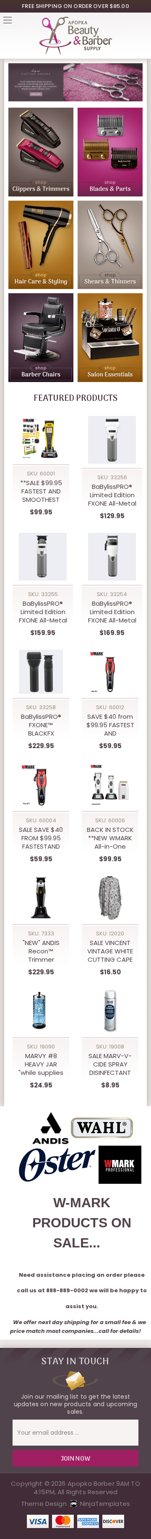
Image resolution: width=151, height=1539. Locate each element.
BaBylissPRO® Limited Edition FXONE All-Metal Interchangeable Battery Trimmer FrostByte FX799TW (43, 612)
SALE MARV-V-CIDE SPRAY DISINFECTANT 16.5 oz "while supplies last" (110, 1064)
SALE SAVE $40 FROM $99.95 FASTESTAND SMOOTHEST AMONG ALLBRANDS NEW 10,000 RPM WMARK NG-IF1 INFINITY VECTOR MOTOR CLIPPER (41, 838)
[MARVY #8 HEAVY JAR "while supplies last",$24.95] (41, 1011)
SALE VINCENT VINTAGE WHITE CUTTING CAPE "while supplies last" (110, 951)
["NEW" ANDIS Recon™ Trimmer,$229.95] (41, 898)
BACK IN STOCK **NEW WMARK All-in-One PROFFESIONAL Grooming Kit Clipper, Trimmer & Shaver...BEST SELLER (110, 838)
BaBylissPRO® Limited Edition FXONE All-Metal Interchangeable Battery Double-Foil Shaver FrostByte (112, 495)
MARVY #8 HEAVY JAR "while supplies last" (40, 1064)
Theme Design (44, 1503)
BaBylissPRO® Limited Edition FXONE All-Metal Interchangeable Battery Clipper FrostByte (112, 612)
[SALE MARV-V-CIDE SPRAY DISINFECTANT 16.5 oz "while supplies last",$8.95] (110, 1011)
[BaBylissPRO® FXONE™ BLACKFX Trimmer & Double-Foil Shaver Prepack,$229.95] (41, 672)
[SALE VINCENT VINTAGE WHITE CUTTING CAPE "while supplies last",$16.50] (110, 898)
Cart (143, 23)
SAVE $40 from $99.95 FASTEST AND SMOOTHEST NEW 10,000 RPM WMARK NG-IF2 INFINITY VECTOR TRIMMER (110, 725)
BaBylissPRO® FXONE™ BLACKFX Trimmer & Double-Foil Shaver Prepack (41, 725)
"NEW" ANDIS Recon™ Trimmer (41, 951)
